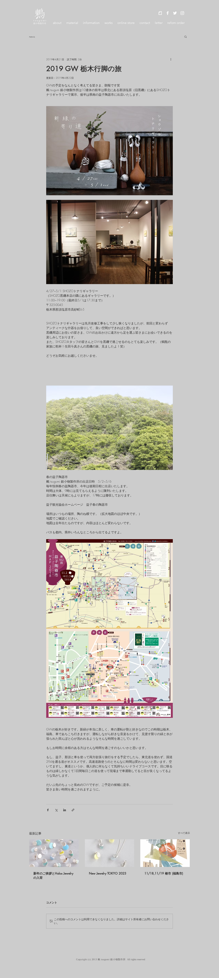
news (32, 36)
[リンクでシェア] (73, 810)
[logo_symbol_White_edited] (160, 13)
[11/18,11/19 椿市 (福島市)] (165, 853)
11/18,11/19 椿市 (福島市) (163, 873)
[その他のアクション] (171, 59)
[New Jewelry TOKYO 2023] (109, 853)
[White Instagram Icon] (182, 13)
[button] (185, 36)
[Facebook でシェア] (47, 810)
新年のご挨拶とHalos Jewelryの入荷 (53, 875)
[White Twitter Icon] (174, 13)
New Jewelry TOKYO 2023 (107, 873)
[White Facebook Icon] (167, 13)
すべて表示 (184, 833)
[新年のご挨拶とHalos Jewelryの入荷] (54, 853)
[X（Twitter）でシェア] (56, 810)
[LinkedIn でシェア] (64, 810)
